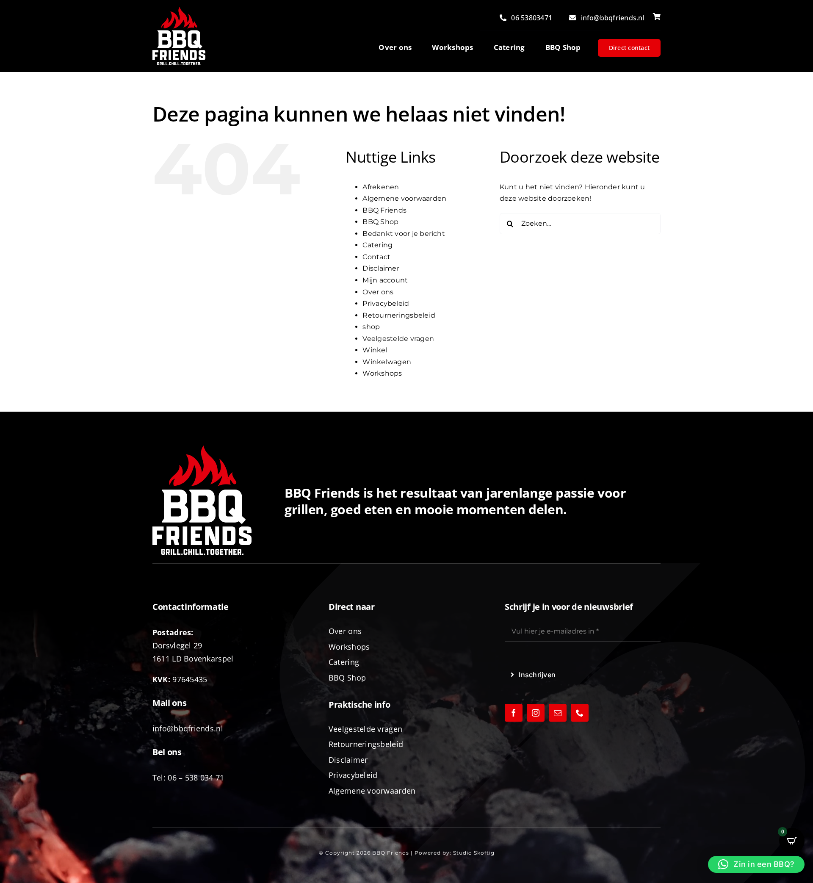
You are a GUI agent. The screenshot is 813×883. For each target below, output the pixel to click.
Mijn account (385, 280)
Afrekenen (380, 187)
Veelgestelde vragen (398, 339)
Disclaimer (380, 268)
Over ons (377, 292)
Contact (376, 257)
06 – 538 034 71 (196, 777)
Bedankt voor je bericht (403, 234)
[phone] (580, 713)
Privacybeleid (385, 303)
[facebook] (514, 713)
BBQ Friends (384, 210)
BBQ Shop (380, 222)
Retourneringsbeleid (398, 315)
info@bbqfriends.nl (187, 728)
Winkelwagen (386, 362)
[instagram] (536, 713)
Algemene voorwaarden (404, 198)
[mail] (558, 713)
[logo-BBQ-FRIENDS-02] (178, 10)
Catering (377, 245)
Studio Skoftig (474, 853)
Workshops (382, 373)
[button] (756, 864)
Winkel (374, 350)
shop (371, 327)
